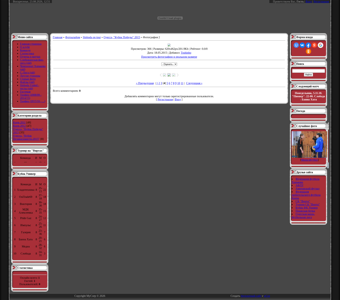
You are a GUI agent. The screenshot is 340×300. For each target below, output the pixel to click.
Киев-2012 (19, 125)
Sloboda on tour (92, 37)
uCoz (267, 295)
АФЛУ (300, 185)
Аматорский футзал (307, 188)
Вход (309, 1)
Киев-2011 (19, 122)
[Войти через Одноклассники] (308, 51)
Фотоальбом (72, 37)
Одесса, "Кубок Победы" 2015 (122, 37)
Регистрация (321, 1)
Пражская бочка (305, 210)
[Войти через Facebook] (308, 45)
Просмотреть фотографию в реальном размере (169, 56)
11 (182, 83)
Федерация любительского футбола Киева (306, 195)
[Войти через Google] (320, 45)
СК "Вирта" (303, 201)
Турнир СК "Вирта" (308, 204)
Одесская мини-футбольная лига (303, 216)
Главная (57, 37)
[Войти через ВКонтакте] (302, 45)
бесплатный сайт (251, 295)
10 (178, 83)
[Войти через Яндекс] (314, 45)
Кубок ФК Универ (307, 207)
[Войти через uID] (296, 45)
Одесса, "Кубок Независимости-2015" (26, 137)
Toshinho (186, 52)
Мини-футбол (309, 159)
